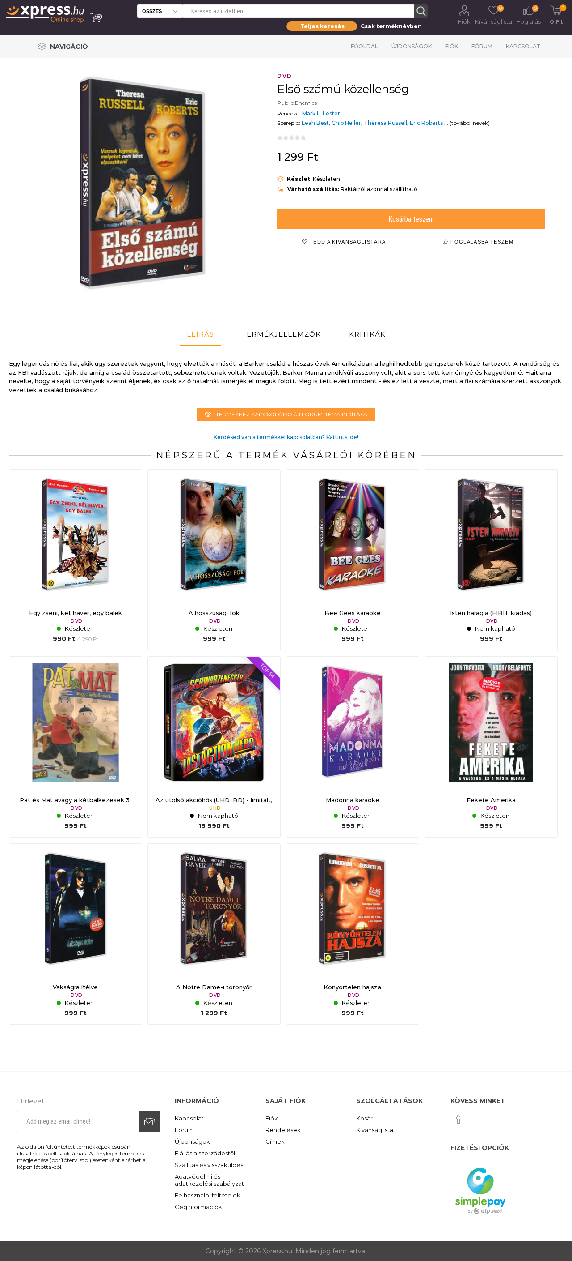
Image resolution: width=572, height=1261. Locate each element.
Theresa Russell (385, 123)
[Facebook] (459, 1118)
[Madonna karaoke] (352, 747)
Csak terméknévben (391, 26)
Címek (275, 1141)
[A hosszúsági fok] (214, 560)
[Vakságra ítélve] (75, 934)
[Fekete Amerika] (491, 747)
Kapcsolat (523, 46)
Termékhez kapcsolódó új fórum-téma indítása (291, 414)
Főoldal (364, 46)
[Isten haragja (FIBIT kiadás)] (491, 560)
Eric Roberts (426, 123)
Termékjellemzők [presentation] (281, 334)
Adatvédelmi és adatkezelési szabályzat (209, 1180)
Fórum (481, 46)
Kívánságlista (374, 1129)
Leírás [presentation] (200, 334)
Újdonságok (411, 46)
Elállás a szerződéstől (205, 1153)
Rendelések (283, 1129)
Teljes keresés (322, 26)
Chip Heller (346, 123)
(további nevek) (470, 123)
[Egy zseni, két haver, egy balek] (75, 560)
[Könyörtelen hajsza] (352, 934)
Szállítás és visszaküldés (209, 1164)
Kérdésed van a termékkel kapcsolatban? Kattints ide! (286, 437)
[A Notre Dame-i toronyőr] (214, 934)
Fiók (464, 21)
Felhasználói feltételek (207, 1195)
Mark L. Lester (321, 113)
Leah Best (315, 123)
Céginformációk (198, 1206)
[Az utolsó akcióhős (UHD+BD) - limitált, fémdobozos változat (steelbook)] (214, 747)
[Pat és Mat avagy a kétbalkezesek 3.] (75, 747)
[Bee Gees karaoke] (352, 560)
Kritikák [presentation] (367, 334)
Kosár (364, 1118)
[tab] (200, 334)
